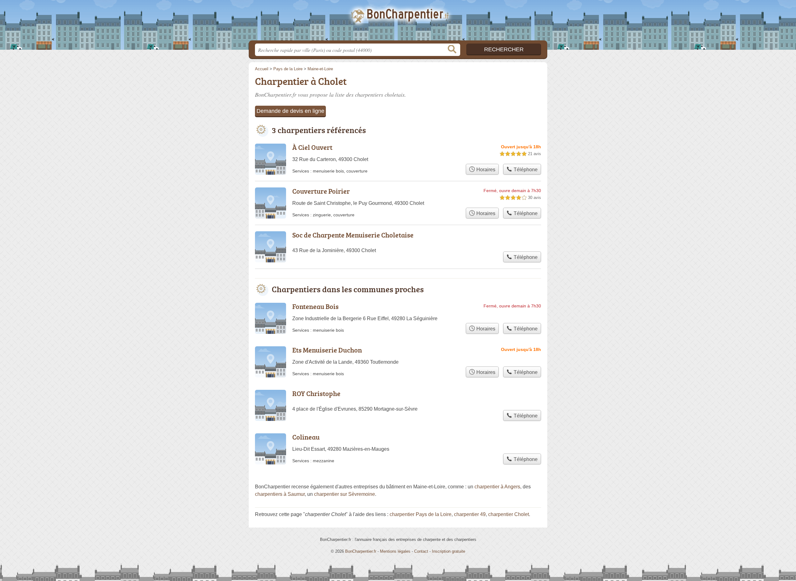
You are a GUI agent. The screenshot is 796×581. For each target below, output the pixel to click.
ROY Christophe (316, 393)
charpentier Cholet (508, 514)
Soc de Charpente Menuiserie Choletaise (353, 235)
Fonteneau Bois (315, 306)
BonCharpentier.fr (398, 22)
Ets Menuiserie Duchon (327, 350)
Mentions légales (395, 551)
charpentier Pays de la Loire (420, 514)
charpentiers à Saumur (280, 494)
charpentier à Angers (497, 486)
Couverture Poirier (321, 191)
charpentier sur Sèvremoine (344, 494)
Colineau (306, 437)
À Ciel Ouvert (312, 147)
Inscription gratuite (448, 551)
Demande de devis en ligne (290, 111)
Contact (421, 551)
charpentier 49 (470, 514)
